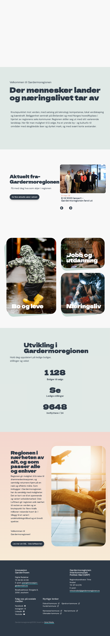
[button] (61, 208)
